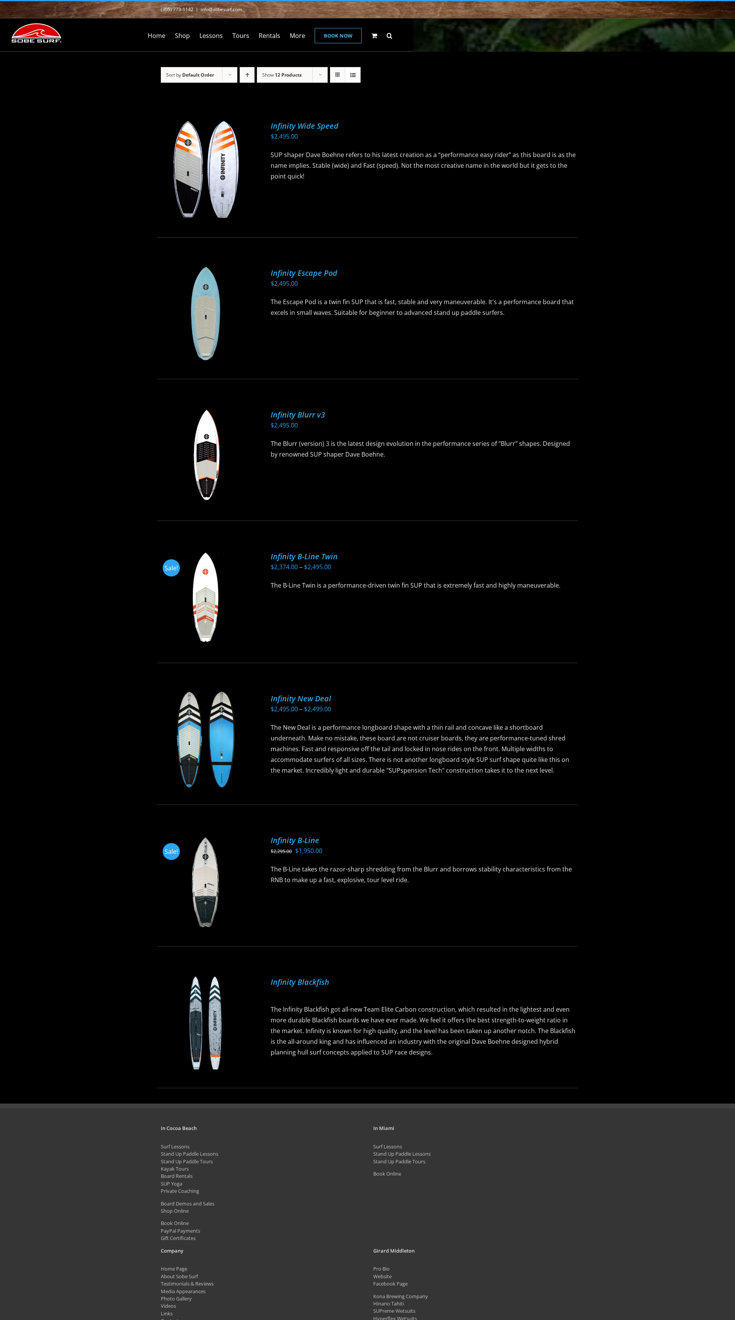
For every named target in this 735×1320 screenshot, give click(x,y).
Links (167, 1313)
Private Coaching (180, 1190)
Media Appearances (183, 1291)
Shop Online (175, 1210)
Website (382, 1276)
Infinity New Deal (301, 698)
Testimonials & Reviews (187, 1283)
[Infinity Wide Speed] (205, 169)
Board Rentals (177, 1176)
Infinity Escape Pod (304, 273)
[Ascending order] (247, 75)
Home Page (174, 1268)
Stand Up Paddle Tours (187, 1161)
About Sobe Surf (179, 1276)
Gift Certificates (178, 1238)
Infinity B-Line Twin (304, 556)
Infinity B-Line (295, 840)
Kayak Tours (175, 1168)
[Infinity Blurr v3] (205, 455)
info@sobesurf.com (221, 9)
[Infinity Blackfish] (205, 1023)
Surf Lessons (175, 1146)
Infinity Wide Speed (304, 126)
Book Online (175, 1223)
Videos (168, 1305)
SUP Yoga (171, 1183)
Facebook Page (390, 1283)
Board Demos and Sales (187, 1203)
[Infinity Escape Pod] (205, 314)
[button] (389, 34)
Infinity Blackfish (300, 982)
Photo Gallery (176, 1298)
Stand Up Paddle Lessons (189, 1153)
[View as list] (352, 74)
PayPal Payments (180, 1230)
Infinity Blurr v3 (298, 414)
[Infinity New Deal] (205, 739)
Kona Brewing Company (400, 1296)
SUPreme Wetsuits (394, 1310)
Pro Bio (381, 1268)
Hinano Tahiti (388, 1303)
